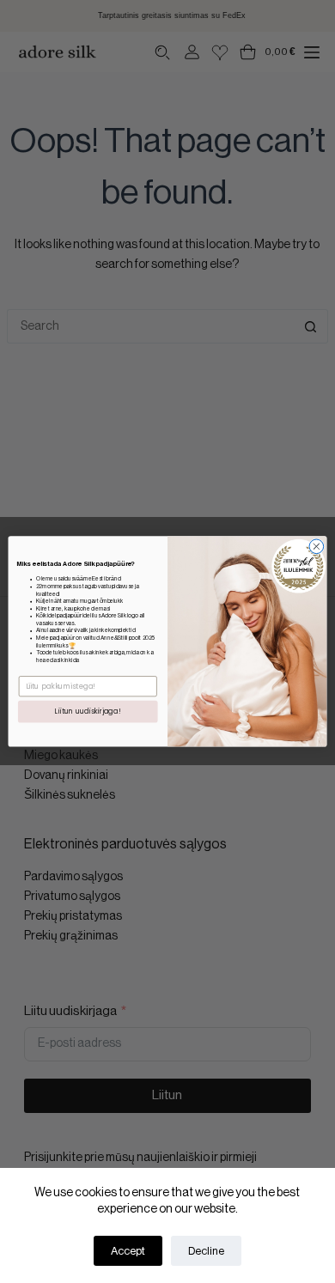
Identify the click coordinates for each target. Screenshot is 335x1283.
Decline (206, 1250)
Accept (128, 1250)
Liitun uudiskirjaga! (87, 711)
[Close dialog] (316, 546)
